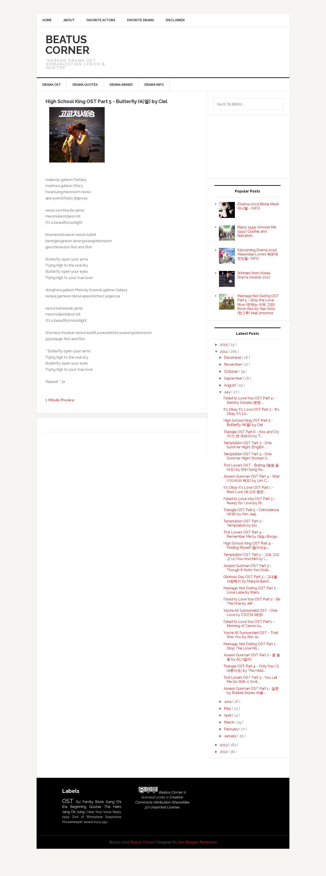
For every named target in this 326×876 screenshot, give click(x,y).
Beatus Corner (67, 44)
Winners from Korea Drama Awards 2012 (253, 275)
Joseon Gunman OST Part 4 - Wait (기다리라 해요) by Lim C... (251, 478)
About (69, 20)
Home (47, 20)
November (233, 364)
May (228, 708)
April (228, 715)
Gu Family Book (90, 802)
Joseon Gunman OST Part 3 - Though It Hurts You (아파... (247, 568)
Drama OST (51, 84)
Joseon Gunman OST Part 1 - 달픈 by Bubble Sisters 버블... (251, 690)
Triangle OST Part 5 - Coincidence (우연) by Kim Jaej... (251, 512)
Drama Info (154, 84)
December (233, 357)
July (227, 392)
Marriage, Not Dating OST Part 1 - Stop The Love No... (250, 646)
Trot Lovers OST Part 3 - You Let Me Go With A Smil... (250, 679)
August (230, 385)
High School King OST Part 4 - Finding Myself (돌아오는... (248, 545)
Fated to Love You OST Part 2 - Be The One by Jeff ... (251, 601)
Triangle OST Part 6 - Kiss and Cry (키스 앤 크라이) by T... (251, 434)
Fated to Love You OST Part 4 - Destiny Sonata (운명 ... (249, 400)
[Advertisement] (205, 43)
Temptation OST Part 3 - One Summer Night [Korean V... (247, 456)
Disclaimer (175, 20)
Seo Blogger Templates (197, 842)
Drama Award (121, 84)
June (228, 702)
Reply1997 (101, 822)
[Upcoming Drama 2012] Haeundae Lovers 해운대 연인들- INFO (257, 254)
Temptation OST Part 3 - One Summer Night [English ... (247, 445)
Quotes (95, 807)
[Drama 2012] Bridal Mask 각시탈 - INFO (258, 206)
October (231, 371)
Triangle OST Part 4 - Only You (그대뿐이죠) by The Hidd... (251, 668)
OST (67, 801)
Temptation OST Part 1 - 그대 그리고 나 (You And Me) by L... (251, 557)
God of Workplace (87, 817)
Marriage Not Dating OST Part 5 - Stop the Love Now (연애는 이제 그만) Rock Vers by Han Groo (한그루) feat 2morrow (258, 304)
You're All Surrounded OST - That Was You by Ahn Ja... (250, 635)
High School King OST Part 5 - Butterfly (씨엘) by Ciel (248, 422)
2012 (224, 752)
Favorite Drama (140, 20)
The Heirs (112, 807)
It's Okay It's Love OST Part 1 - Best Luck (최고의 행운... (248, 489)
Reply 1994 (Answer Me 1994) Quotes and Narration (256, 231)
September (233, 378)
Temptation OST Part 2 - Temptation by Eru (243, 523)
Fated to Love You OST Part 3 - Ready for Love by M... (249, 501)
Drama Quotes (85, 84)
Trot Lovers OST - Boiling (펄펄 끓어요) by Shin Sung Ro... (251, 467)
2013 (224, 745)
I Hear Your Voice (99, 812)
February (231, 729)
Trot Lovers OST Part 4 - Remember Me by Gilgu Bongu (250, 534)
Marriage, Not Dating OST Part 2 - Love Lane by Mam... (250, 590)
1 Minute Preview (60, 400)
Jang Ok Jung (73, 812)
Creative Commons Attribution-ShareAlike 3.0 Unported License (162, 802)
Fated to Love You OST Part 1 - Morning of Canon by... (249, 623)
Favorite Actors (100, 20)
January (231, 736)
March (229, 722)
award (88, 822)
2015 (224, 345)
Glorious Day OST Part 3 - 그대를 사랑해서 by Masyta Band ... (250, 579)
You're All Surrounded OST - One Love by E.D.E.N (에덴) (250, 612)
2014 (224, 351)
